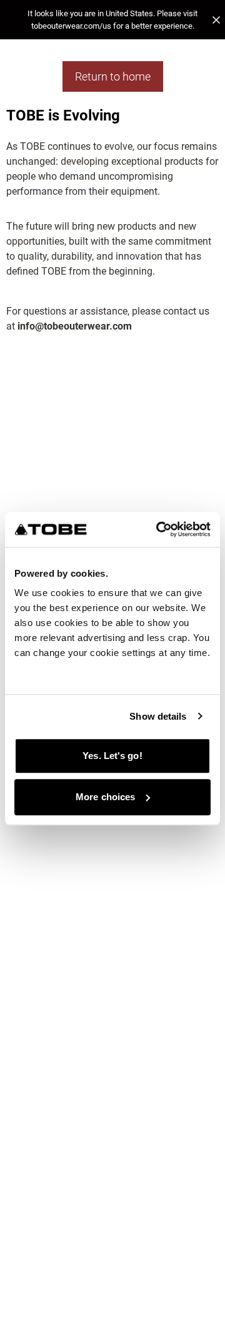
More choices (105, 796)
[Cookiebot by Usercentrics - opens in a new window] (159, 529)
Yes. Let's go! (112, 755)
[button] (112, 19)
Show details (157, 716)
